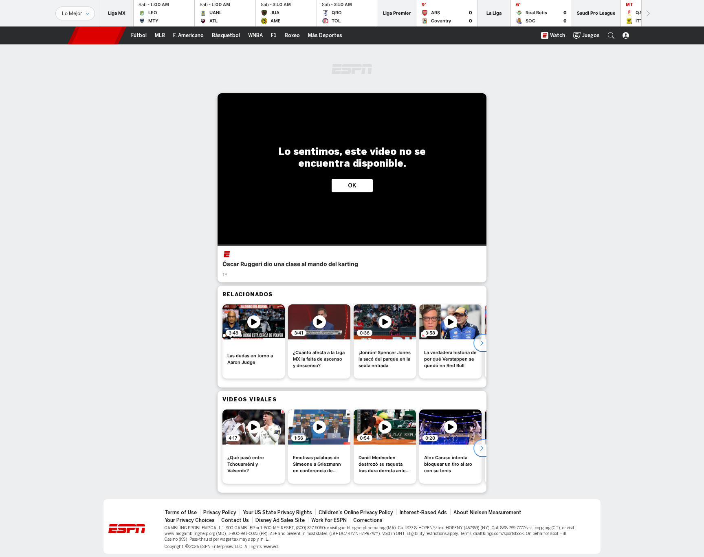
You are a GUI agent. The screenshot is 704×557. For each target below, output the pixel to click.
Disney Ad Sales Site (280, 520)
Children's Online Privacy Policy (356, 512)
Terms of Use (181, 512)
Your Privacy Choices (190, 520)
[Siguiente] (647, 13)
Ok (352, 185)
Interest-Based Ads (423, 512)
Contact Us (235, 520)
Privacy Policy (219, 512)
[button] (611, 35)
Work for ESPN (329, 520)
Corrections (368, 520)
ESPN (96, 35)
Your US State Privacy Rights (277, 512)
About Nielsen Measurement (487, 512)
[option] (253, 341)
